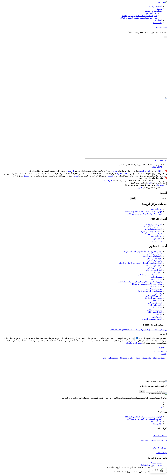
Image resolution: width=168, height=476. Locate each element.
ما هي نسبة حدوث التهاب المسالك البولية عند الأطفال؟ (140, 282)
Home (159, 89)
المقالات (158, 20)
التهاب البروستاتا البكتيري (152, 319)
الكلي (158, 171)
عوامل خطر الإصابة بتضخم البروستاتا (147, 284)
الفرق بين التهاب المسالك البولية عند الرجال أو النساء (140, 263)
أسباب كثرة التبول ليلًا (153, 298)
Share (163, 354)
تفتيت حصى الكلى (154, 268)
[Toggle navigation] (165, 37)
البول (140, 187)
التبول (149, 183)
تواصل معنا (157, 23)
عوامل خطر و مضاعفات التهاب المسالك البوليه (143, 251)
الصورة (162, 347)
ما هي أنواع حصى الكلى (152, 256)
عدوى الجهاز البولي (154, 258)
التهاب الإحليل (156, 300)
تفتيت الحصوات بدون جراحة (150, 231)
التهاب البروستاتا (155, 279)
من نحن (159, 9)
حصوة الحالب (156, 277)
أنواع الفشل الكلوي (154, 254)
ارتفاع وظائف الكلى (154, 296)
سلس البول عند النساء (153, 265)
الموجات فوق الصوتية (153, 229)
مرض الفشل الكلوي (154, 289)
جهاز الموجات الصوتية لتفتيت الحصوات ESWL (138, 18)
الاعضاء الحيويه (123, 173)
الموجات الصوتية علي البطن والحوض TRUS (139, 16)
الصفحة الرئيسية (155, 6)
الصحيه (75, 176)
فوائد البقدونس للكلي (153, 270)
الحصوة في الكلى (155, 303)
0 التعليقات (155, 167)
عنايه (114, 171)
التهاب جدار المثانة (154, 286)
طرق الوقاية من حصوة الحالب (150, 275)
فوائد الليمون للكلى (154, 312)
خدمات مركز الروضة (153, 11)
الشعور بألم (160, 185)
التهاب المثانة (157, 307)
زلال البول (158, 293)
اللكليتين (110, 176)
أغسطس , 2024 (160, 436)
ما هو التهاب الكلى (154, 261)
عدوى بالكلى (107, 180)
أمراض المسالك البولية (153, 227)
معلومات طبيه (156, 92)
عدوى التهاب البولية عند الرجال (149, 291)
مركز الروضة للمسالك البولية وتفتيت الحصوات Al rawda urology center (138, 330)
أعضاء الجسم (144, 171)
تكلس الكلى (157, 272)
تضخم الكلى (157, 317)
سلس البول (157, 238)
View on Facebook (159, 351)
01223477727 (161, 27)
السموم (71, 171)
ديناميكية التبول (151, 13)
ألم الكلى (158, 314)
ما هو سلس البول (155, 305)
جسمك (27, 176)
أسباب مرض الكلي (154, 310)
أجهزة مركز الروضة (154, 224)
